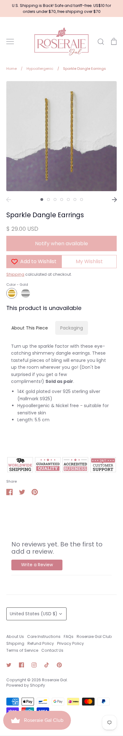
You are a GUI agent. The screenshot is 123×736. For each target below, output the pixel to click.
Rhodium (25, 293)
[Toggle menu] (10, 41)
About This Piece (29, 328)
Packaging (71, 328)
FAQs (68, 636)
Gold (11, 293)
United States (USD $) (33, 614)
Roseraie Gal (54, 680)
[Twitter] (9, 665)
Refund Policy (40, 643)
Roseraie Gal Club (94, 636)
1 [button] (41, 199)
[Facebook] (21, 665)
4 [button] (61, 199)
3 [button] (55, 199)
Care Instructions (44, 636)
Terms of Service (22, 650)
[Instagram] (34, 665)
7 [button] (81, 199)
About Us (15, 636)
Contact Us (52, 650)
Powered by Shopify (25, 685)
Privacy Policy (70, 643)
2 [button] (48, 199)
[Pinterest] (59, 665)
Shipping (15, 274)
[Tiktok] (46, 665)
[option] (61, 136)
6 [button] (74, 199)
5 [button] (68, 199)
